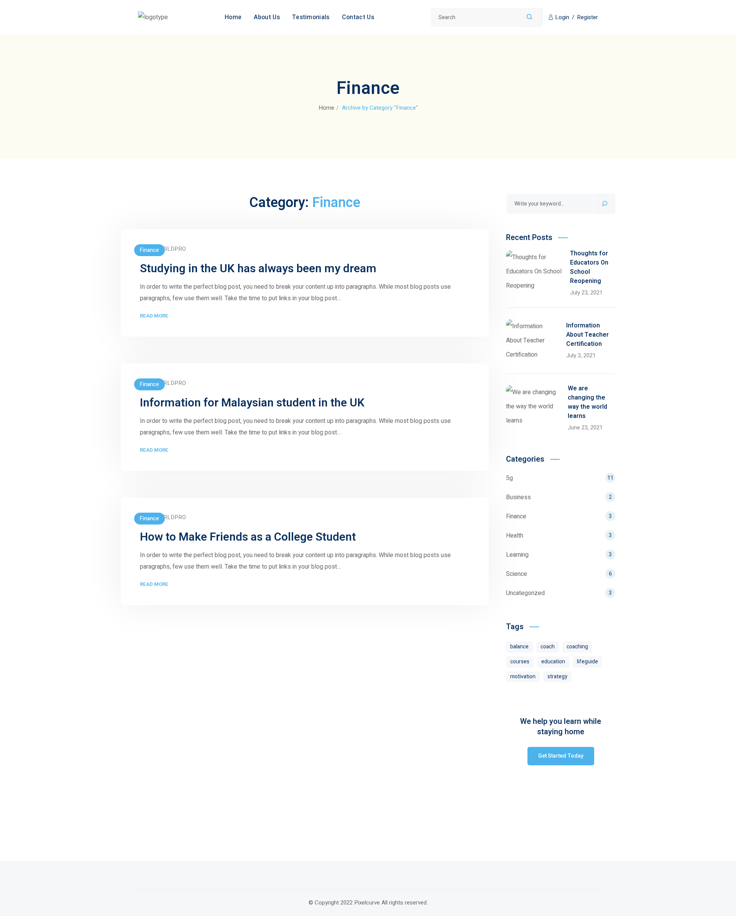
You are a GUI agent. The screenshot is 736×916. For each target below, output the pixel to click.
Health (559, 535)
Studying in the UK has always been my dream (258, 268)
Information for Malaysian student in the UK (252, 403)
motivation (523, 677)
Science (559, 574)
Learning (559, 554)
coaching (577, 647)
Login (562, 17)
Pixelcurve (367, 902)
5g (559, 478)
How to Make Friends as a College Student (248, 537)
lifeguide (587, 662)
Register (587, 17)
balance (519, 647)
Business (559, 497)
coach (547, 647)
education (553, 662)
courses (519, 662)
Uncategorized (559, 593)
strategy (557, 677)
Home (326, 108)
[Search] (604, 204)
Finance (149, 250)
